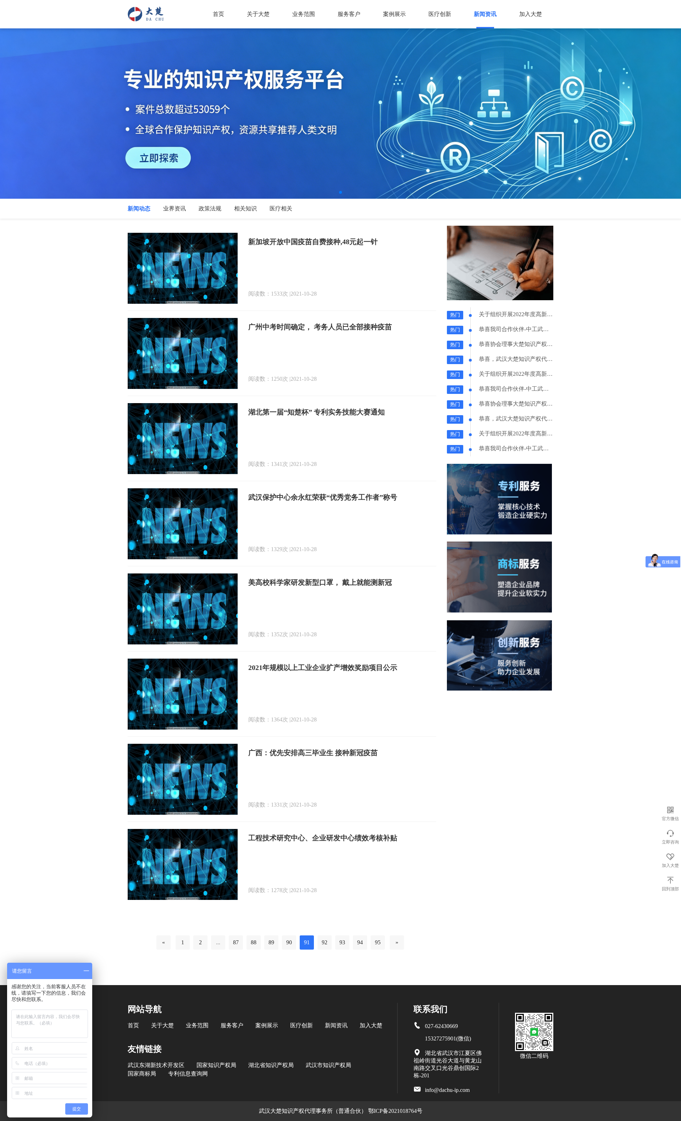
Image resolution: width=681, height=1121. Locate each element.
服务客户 (349, 14)
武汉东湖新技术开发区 (156, 1065)
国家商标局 (142, 1074)
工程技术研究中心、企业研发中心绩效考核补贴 (322, 838)
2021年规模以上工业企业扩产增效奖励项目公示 (322, 667)
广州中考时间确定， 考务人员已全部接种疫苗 (320, 327)
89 (271, 942)
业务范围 (303, 14)
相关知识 (245, 208)
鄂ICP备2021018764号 (395, 1111)
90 (289, 942)
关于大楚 (258, 14)
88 (253, 942)
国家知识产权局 (216, 1065)
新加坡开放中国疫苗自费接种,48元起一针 (313, 242)
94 (360, 942)
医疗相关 (281, 208)
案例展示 (394, 14)
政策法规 (210, 208)
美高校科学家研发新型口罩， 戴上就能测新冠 (320, 582)
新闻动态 (139, 208)
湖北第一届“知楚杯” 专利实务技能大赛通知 (316, 412)
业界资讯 (174, 208)
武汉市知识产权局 (328, 1065)
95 (378, 942)
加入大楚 (530, 14)
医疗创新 (439, 14)
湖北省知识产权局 (271, 1065)
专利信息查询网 (188, 1074)
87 (236, 942)
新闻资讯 (485, 14)
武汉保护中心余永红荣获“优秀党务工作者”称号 (322, 497)
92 (324, 942)
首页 (218, 14)
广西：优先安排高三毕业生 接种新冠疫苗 (313, 753)
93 (342, 942)
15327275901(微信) (448, 1038)
